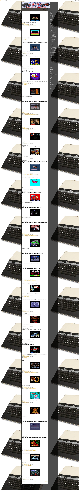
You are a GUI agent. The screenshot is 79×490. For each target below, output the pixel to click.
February (51, 23)
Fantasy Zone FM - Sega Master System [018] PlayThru (30, 177)
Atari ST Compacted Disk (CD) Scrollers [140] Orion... (53, 46)
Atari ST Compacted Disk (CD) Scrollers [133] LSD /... (53, 58)
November (51, 16)
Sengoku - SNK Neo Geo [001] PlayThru (28, 344)
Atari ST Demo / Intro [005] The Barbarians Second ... (53, 26)
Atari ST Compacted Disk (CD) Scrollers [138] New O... (53, 50)
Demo (25, 39)
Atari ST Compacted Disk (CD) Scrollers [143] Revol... (53, 41)
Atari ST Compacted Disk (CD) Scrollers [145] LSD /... (53, 37)
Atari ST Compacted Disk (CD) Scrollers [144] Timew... (53, 40)
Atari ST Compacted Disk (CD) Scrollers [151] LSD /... (53, 27)
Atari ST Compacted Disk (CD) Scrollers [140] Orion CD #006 (31, 268)
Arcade (50, 66)
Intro (50, 80)
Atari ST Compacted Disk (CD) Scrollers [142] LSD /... (53, 43)
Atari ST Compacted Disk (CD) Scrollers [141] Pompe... (53, 45)
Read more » (23, 23)
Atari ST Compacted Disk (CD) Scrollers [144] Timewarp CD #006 (31, 192)
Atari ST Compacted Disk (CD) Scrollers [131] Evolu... (53, 62)
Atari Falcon (51, 69)
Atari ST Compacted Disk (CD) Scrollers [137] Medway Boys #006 (31, 329)
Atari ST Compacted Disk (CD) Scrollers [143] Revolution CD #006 (32, 207)
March (51, 22)
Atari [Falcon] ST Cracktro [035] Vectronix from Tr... (53, 35)
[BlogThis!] (30, 24)
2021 (50, 13)
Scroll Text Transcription (33, 25)
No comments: (27, 24)
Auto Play (50, 71)
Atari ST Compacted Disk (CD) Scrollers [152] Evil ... (53, 25)
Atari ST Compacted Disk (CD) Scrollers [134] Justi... (53, 57)
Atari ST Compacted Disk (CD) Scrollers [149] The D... (53, 31)
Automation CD (26, 114)
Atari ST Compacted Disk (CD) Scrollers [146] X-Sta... (53, 36)
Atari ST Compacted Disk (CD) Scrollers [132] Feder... (53, 59)
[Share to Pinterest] (32, 24)
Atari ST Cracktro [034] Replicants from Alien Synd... (53, 61)
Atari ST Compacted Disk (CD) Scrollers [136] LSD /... (53, 53)
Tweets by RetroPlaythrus (51, 92)
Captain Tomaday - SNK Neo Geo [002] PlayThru (29, 71)
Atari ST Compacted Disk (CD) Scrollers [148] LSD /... (53, 32)
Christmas (51, 73)
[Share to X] (31, 24)
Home (35, 481)
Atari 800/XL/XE (51, 68)
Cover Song (51, 75)
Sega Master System (27, 296)
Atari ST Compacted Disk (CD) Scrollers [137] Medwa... (53, 51)
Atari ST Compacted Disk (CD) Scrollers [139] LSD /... (53, 48)
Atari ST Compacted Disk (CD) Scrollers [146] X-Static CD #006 (31, 146)
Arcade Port (51, 67)
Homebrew (51, 79)
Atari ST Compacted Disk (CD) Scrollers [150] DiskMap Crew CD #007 (32, 56)
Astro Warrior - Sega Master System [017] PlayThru (29, 283)
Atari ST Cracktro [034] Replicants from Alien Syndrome (30, 453)
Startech (50, 88)
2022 (50, 12)
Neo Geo (26, 84)
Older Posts (46, 481)
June (50, 20)
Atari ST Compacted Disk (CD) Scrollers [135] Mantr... (53, 55)
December (51, 15)
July (50, 19)
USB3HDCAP (51, 89)
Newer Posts (23, 481)
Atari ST (24, 25)
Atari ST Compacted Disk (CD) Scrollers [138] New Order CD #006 (31, 314)
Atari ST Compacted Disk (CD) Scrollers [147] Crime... (53, 34)
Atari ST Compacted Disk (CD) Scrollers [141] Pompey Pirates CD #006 (32, 253)
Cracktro (26, 465)
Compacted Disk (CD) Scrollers (28, 25)
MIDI (50, 82)
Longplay (24, 84)
